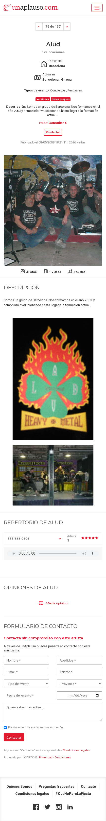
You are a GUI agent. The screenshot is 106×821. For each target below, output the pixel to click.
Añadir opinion (56, 603)
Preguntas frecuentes (56, 786)
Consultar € (58, 123)
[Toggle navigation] (97, 8)
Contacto (88, 786)
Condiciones (62, 757)
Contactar (53, 132)
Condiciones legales (32, 794)
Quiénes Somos (19, 786)
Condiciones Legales (76, 750)
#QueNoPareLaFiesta (73, 794)
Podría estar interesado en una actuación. (36, 727)
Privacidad (46, 757)
